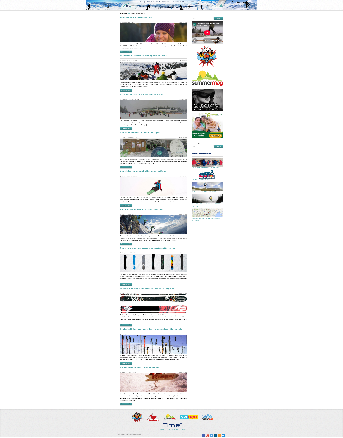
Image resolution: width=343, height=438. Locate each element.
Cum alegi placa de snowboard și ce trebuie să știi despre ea (147, 248)
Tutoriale (165, 1)
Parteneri (161, 429)
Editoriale (193, 1)
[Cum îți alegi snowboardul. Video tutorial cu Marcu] (153, 186)
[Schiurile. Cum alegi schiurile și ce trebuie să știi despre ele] (153, 303)
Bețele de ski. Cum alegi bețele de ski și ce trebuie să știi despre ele (151, 329)
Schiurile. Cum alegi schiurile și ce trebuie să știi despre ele (147, 288)
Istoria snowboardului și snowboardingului (139, 367)
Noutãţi (142, 1)
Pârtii (148, 1)
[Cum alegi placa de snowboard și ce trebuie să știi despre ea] (153, 263)
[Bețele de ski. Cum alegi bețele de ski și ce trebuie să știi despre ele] (153, 344)
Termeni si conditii (173, 429)
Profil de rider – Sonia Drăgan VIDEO (136, 17)
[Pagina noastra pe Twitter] (211, 435)
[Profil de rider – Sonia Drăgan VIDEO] (153, 32)
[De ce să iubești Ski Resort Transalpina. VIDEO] (153, 109)
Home (128, 13)
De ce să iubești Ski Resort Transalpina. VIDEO (141, 94)
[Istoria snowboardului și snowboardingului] (153, 382)
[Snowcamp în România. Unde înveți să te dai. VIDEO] (153, 71)
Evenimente (157, 1)
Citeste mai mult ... (126, 51)
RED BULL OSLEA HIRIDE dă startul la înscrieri (141, 209)
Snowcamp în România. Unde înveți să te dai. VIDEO (143, 56)
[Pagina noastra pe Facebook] (203, 435)
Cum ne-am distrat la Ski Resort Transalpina (140, 133)
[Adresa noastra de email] (223, 435)
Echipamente (175, 1)
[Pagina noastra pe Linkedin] (215, 435)
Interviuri (185, 1)
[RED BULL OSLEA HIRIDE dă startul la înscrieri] (153, 224)
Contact (184, 429)
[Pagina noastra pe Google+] (207, 435)
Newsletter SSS (196, 144)
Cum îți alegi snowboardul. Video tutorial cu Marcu (143, 171)
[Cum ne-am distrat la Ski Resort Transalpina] (153, 147)
